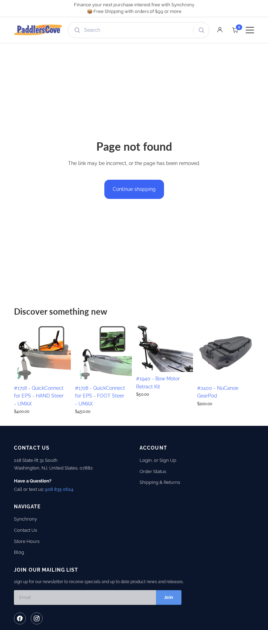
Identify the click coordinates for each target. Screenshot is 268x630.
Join (168, 597)
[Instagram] (37, 618)
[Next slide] (63, 352)
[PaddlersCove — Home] (38, 30)
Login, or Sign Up (158, 460)
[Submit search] (200, 30)
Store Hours (26, 541)
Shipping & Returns (160, 482)
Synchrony (25, 519)
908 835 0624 (59, 489)
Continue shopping (134, 189)
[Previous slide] (21, 352)
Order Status (153, 471)
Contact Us (25, 530)
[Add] (60, 370)
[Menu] (250, 30)
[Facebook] (20, 618)
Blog (19, 552)
